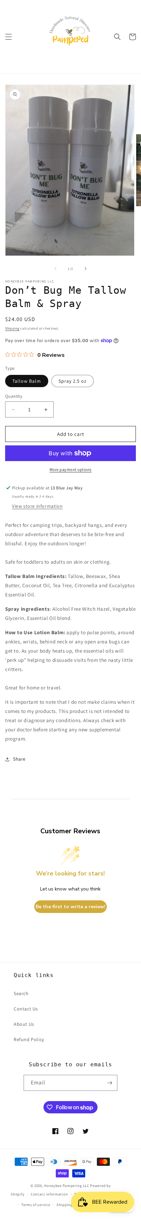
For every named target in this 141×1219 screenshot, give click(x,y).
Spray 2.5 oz (73, 381)
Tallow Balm (26, 381)
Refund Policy (29, 1039)
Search (21, 993)
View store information (37, 506)
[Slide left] (55, 268)
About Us (24, 1024)
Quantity (13, 396)
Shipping (12, 328)
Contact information (49, 1194)
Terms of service (35, 1204)
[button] (8, 36)
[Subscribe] (109, 1083)
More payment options (71, 469)
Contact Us (26, 1009)
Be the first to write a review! (70, 906)
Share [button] (19, 759)
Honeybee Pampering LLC (66, 1185)
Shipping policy (70, 1204)
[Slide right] (85, 268)
